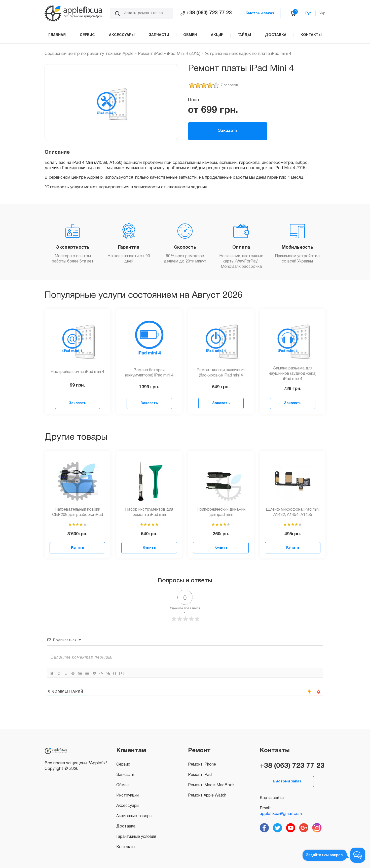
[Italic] (58, 673)
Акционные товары (134, 816)
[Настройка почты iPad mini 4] (77, 339)
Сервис (123, 764)
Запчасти (125, 775)
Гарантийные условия (136, 837)
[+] (122, 673)
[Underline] (65, 673)
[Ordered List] (80, 673)
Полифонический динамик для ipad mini (221, 512)
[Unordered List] (87, 673)
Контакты (125, 847)
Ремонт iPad (150, 54)
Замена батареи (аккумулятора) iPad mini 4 (149, 372)
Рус (308, 13)
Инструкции (127, 795)
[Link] (108, 673)
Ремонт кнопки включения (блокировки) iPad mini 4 (221, 372)
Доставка (125, 826)
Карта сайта (272, 798)
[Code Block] (101, 673)
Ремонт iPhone (202, 764)
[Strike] (73, 673)
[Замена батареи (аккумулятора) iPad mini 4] (149, 339)
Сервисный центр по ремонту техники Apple (89, 54)
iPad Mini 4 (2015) (183, 54)
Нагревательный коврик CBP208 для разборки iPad (77, 512)
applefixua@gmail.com (281, 814)
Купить (77, 547)
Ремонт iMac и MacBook (211, 785)
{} (115, 673)
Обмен (122, 785)
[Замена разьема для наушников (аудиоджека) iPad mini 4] (293, 339)
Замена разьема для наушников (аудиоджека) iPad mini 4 (292, 374)
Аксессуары (127, 806)
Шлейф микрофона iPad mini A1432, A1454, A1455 (292, 512)
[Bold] (51, 673)
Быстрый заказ (260, 13)
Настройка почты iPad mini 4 (77, 372)
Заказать (228, 131)
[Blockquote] (94, 673)
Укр (322, 13)
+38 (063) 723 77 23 (209, 13)
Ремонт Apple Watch (207, 795)
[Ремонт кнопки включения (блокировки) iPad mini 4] (221, 339)
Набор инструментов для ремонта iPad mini (149, 512)
